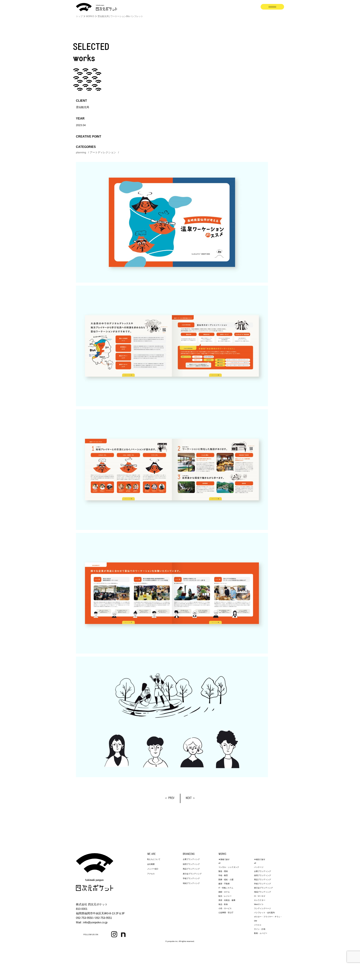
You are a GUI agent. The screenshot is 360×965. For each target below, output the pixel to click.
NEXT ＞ (190, 798)
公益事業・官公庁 (225, 913)
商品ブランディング (191, 869)
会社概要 (151, 864)
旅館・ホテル (224, 892)
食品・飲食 (223, 904)
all (219, 863)
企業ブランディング (191, 859)
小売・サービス (225, 908)
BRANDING (189, 854)
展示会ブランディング (192, 874)
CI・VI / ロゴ (259, 896)
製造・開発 (223, 871)
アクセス (151, 874)
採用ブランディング (191, 864)
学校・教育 (223, 875)
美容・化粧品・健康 (226, 900)
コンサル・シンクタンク (228, 867)
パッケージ (258, 867)
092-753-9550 (84, 917)
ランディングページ (262, 908)
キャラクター (259, 900)
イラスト (258, 925)
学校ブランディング (191, 878)
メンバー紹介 (152, 869)
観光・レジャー (225, 896)
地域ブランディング (191, 883)
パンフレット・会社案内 (264, 913)
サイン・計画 (259, 929)
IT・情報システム (225, 888)
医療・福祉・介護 (225, 880)
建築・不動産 (224, 884)
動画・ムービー (260, 933)
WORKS (222, 854)
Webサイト (259, 904)
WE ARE (151, 854)
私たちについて (153, 859)
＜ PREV (169, 798)
